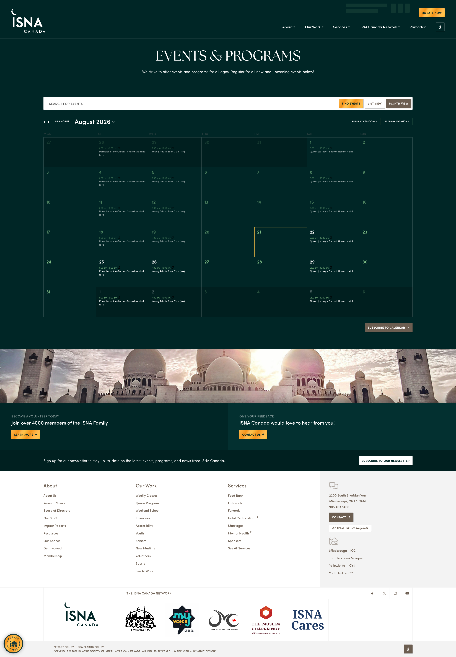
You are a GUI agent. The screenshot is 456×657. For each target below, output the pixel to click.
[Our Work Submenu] (322, 19)
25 (101, 261)
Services (340, 18)
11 (100, 202)
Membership (52, 556)
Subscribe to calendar (386, 327)
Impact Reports (54, 525)
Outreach (235, 503)
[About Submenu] (294, 19)
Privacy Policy (63, 646)
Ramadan (418, 18)
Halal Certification (241, 518)
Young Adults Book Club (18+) (168, 151)
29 (154, 142)
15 (312, 202)
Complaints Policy (90, 646)
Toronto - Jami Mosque (345, 558)
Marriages (235, 525)
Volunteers (143, 556)
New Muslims (145, 548)
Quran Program (147, 503)
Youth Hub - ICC (341, 573)
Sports (140, 563)
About (287, 18)
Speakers (234, 541)
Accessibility (144, 525)
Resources (50, 533)
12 (154, 202)
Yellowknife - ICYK (342, 565)
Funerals (234, 510)
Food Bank (235, 495)
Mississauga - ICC (342, 550)
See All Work (144, 571)
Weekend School (147, 510)
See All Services (239, 548)
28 (101, 142)
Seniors (141, 541)
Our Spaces (51, 541)
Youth (140, 533)
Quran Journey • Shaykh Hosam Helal (331, 151)
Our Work (313, 18)
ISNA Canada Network (378, 18)
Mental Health (238, 533)
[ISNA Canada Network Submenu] (399, 19)
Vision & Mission (54, 503)
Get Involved (52, 548)
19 (154, 232)
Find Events (351, 103)
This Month (62, 121)
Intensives (143, 518)
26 (154, 261)
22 (312, 232)
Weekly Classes (146, 495)
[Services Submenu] (349, 19)
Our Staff (50, 518)
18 (101, 232)
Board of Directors (56, 510)
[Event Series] (119, 148)
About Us (49, 495)
